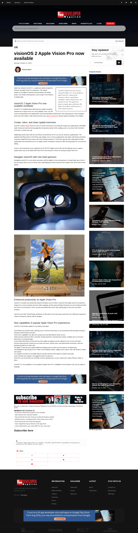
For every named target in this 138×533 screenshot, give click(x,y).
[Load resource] (50, 81)
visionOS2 (47, 442)
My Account (112, 490)
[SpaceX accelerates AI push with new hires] (106, 305)
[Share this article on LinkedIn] (32, 459)
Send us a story (29, 2)
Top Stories (24, 23)
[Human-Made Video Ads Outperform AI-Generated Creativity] (106, 274)
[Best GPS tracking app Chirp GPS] (55, 530)
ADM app (111, 494)
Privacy (54, 504)
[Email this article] (32, 464)
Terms (54, 500)
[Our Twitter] (126, 2)
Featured (38, 23)
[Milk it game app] (83, 530)
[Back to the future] (2, 2)
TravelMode (28, 444)
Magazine (50, 23)
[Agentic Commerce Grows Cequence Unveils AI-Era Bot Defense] (106, 344)
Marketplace (86, 23)
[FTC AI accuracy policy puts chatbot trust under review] (106, 244)
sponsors (17, 2)
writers (9, 2)
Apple (27, 126)
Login (99, 23)
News (74, 23)
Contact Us (111, 487)
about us (55, 487)
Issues (72, 490)
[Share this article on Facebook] (32, 455)
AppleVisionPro (56, 442)
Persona (35, 444)
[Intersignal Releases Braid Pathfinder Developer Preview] (106, 89)
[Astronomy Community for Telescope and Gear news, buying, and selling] (110, 530)
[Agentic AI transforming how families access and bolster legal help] (106, 121)
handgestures (75, 442)
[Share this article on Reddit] (63, 459)
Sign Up (110, 23)
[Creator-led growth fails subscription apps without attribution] (106, 150)
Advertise (55, 497)
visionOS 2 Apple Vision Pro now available (30, 442)
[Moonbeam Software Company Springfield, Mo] (28, 530)
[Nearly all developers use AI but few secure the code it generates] (106, 376)
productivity (20, 444)
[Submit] (134, 31)
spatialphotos (66, 442)
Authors (54, 494)
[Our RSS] (135, 2)
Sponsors (73, 494)
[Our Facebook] (121, 2)
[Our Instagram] (131, 2)
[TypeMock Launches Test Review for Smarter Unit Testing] (106, 216)
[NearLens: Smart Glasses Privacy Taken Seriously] (106, 326)
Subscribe (63, 23)
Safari (41, 444)
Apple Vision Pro (28, 111)
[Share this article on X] (63, 455)
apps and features (52, 116)
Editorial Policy (57, 490)
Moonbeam (24, 495)
